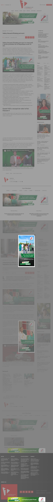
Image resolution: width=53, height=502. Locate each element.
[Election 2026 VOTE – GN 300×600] (26, 265)
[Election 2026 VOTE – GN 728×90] (26, 501)
